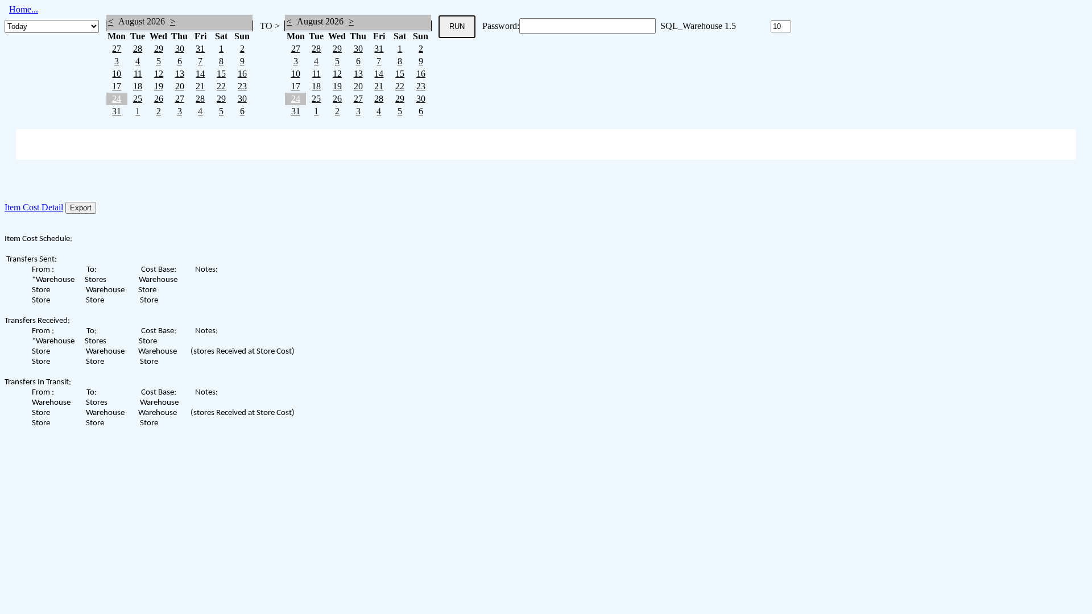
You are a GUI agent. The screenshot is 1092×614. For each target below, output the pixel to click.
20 (179, 86)
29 (158, 48)
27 (116, 48)
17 (116, 86)
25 (137, 98)
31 (200, 48)
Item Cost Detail (34, 207)
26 (158, 98)
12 (158, 73)
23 (242, 86)
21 (200, 86)
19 (158, 86)
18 (137, 86)
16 (242, 73)
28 (137, 48)
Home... (23, 9)
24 (116, 98)
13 (179, 73)
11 (138, 73)
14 (200, 73)
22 (221, 86)
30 (179, 48)
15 (221, 73)
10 (116, 73)
